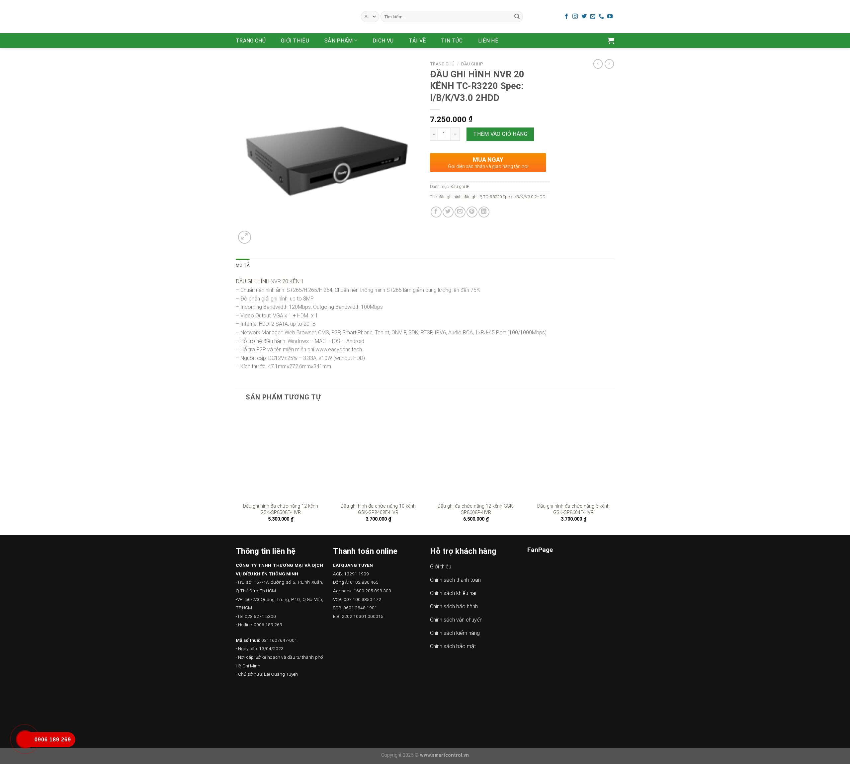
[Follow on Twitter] (584, 17)
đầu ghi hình (450, 196)
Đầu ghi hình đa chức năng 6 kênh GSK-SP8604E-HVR (573, 509)
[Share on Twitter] (448, 212)
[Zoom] (244, 237)
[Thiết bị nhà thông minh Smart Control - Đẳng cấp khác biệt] (293, 16)
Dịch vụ (383, 41)
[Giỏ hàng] (611, 40)
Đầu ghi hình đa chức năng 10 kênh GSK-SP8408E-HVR (378, 509)
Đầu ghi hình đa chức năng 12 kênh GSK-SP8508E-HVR (280, 509)
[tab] (242, 265)
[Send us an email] (592, 17)
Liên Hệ (488, 41)
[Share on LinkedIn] (483, 212)
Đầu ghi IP (472, 63)
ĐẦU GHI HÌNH (252, 281)
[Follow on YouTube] (610, 17)
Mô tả (242, 265)
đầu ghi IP (472, 196)
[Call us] (601, 17)
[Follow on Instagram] (575, 17)
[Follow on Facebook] (566, 17)
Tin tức (452, 41)
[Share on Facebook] (436, 212)
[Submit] (517, 16)
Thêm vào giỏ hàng (500, 134)
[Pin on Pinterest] (472, 212)
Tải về (417, 41)
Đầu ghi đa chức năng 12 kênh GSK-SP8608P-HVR (476, 509)
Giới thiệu (295, 41)
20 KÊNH (292, 281)
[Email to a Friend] (460, 212)
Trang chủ (251, 41)
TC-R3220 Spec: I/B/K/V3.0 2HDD (514, 196)
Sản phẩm (338, 41)
